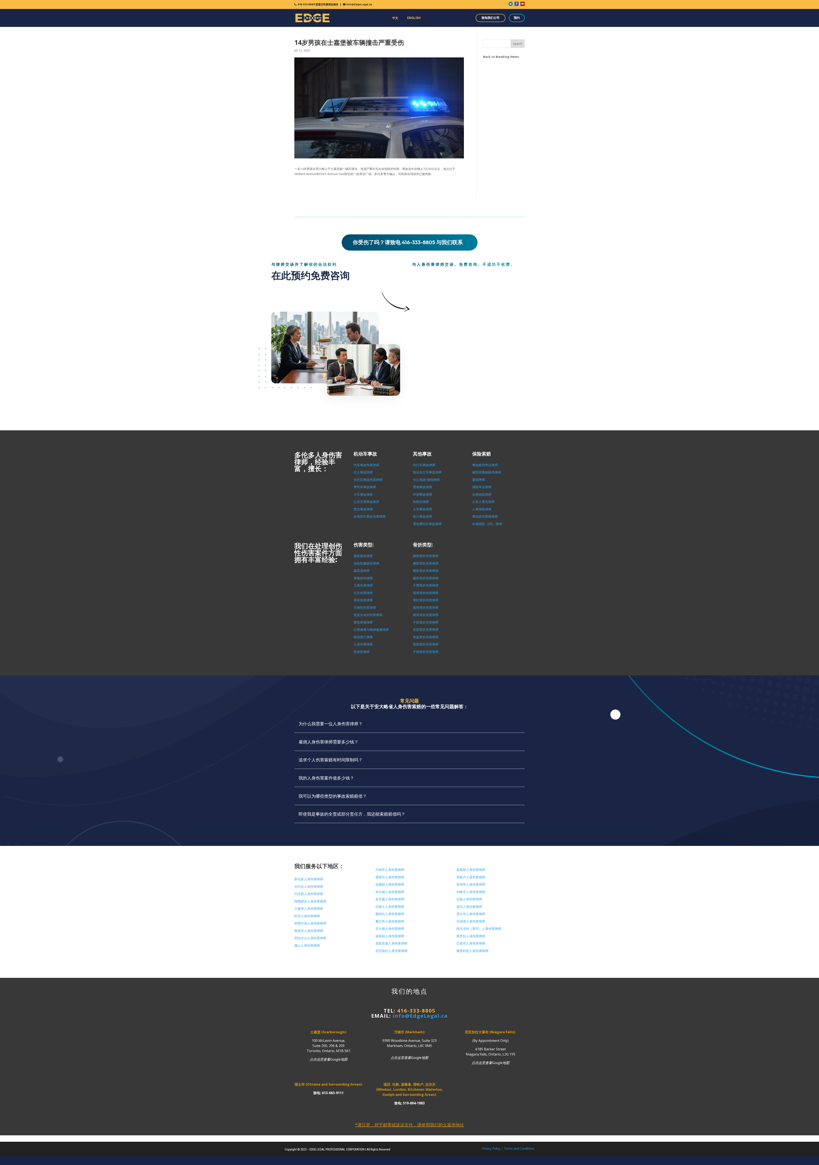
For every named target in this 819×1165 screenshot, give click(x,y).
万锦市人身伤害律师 (389, 870)
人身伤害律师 (363, 644)
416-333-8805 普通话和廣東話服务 (318, 4)
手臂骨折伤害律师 (426, 585)
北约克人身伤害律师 (308, 887)
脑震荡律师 (362, 571)
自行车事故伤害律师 (368, 480)
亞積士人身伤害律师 (389, 907)
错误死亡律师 (363, 637)
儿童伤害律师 (363, 585)
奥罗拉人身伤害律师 (470, 936)
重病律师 (478, 480)
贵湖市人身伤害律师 (470, 884)
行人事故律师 (363, 472)
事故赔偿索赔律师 (485, 516)
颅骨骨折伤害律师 (426, 593)
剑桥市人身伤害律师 (470, 892)
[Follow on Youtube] (522, 4)
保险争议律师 (481, 487)
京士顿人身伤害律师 (389, 929)
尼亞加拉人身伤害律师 (391, 951)
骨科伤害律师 (363, 600)
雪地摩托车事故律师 (427, 524)
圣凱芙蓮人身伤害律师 (391, 943)
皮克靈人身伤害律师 (389, 899)
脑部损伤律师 (363, 556)
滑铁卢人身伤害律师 (470, 877)
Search (517, 44)
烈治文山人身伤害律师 (310, 938)
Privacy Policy (491, 1148)
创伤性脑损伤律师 (366, 563)
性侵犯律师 (362, 652)
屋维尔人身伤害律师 (389, 877)
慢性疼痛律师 (363, 622)
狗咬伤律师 (421, 502)
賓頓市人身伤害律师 (308, 931)
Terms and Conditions (519, 1148)
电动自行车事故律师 (427, 472)
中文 (395, 18)
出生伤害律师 (363, 593)
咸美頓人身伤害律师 (389, 936)
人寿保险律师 (481, 509)
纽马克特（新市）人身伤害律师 (478, 929)
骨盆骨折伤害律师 (426, 637)
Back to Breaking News (501, 57)
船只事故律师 (422, 516)
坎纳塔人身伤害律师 (470, 921)
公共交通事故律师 (366, 502)
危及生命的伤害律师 (368, 615)
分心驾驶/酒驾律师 (426, 480)
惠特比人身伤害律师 (389, 914)
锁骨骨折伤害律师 (426, 615)
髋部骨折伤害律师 (426, 571)
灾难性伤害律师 (365, 608)
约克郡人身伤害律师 (308, 894)
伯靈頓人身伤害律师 (389, 884)
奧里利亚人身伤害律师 (472, 951)
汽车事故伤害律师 (366, 465)
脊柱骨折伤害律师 (426, 600)
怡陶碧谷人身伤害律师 (310, 901)
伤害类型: (364, 545)
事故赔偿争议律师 (485, 465)
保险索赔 (481, 454)
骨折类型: (423, 545)
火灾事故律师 (422, 509)
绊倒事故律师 (422, 494)
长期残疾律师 (481, 494)
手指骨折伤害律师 (426, 652)
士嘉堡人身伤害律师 (308, 909)
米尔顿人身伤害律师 (389, 892)
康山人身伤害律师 (307, 945)
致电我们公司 (491, 17)
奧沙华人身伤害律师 (389, 921)
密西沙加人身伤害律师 (310, 923)
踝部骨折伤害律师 (426, 556)
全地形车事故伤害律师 (370, 516)
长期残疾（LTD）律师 (487, 524)
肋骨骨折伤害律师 (426, 608)
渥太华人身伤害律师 (470, 914)
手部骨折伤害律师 (426, 622)
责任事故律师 (363, 509)
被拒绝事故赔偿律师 (486, 472)
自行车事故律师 (424, 465)
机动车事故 (365, 454)
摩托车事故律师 (365, 487)
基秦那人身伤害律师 (470, 870)
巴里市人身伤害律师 (470, 943)
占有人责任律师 (483, 502)
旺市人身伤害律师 (307, 916)
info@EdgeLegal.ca (359, 4)
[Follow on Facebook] (516, 4)
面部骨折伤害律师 (426, 644)
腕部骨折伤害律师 (426, 563)
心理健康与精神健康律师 (371, 630)
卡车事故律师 (363, 494)
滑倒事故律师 (422, 487)
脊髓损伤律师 (363, 578)
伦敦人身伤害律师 (469, 899)
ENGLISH (414, 18)
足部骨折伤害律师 (426, 630)
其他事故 (422, 454)
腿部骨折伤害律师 (426, 578)
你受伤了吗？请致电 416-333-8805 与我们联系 (408, 242)
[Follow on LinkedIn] (510, 4)
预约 (517, 17)
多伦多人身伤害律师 (308, 879)
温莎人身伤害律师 (469, 907)
